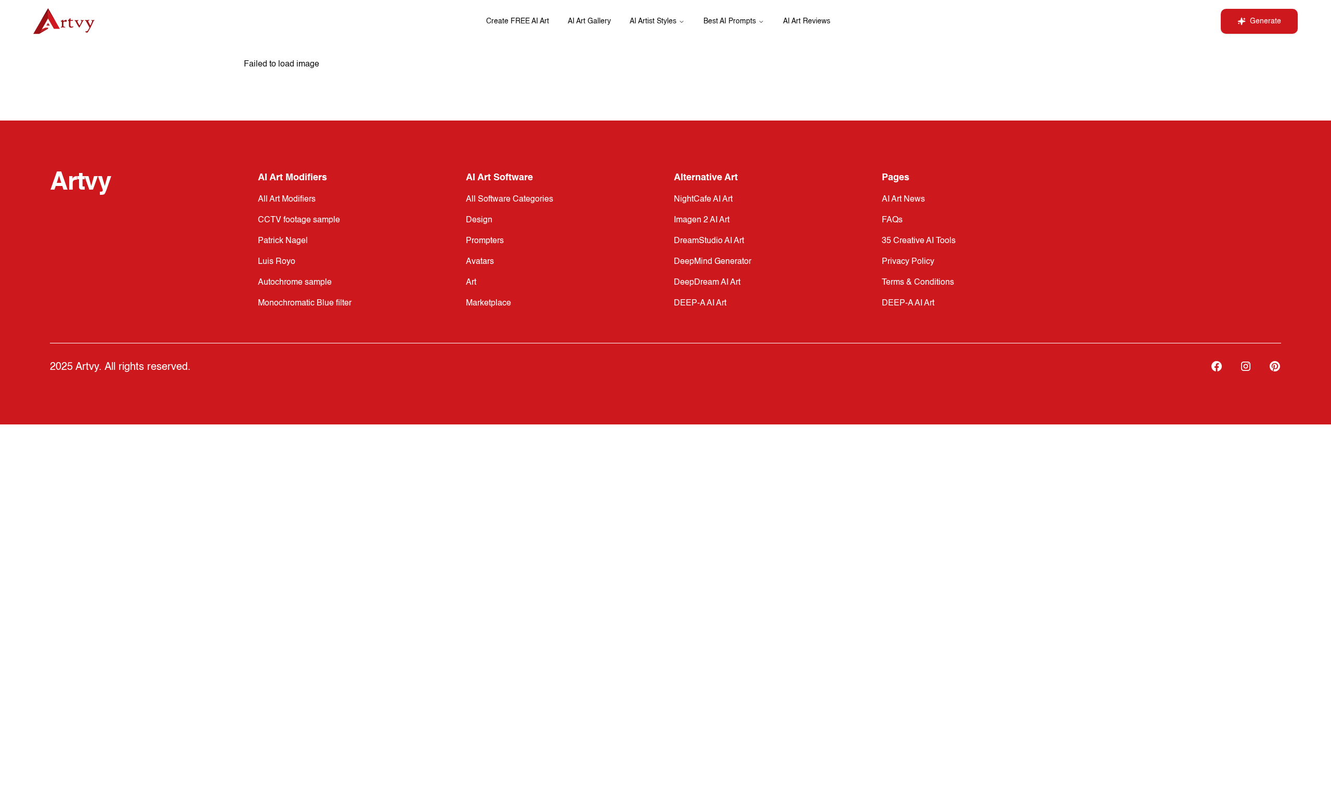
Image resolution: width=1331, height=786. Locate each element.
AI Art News (903, 199)
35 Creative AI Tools (919, 241)
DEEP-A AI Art (700, 303)
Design (479, 220)
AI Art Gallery (589, 21)
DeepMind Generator (712, 262)
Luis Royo (276, 262)
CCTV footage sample (299, 220)
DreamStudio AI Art (709, 241)
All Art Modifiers (287, 199)
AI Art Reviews (806, 21)
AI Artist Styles (653, 21)
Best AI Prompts (729, 21)
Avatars (480, 262)
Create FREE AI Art (517, 21)
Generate (1265, 21)
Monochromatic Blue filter (304, 303)
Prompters (485, 241)
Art (471, 282)
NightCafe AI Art (703, 199)
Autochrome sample (295, 282)
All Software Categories (509, 199)
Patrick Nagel (283, 241)
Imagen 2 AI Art (701, 220)
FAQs (892, 220)
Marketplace (488, 303)
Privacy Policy (908, 262)
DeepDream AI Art (707, 282)
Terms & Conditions (918, 282)
